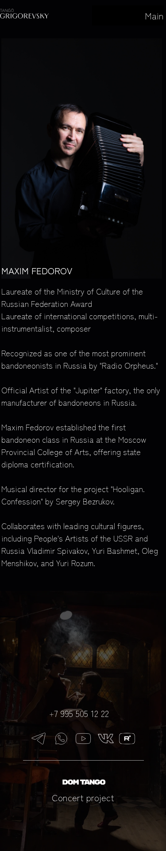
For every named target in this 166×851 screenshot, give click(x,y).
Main (154, 15)
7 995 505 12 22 (81, 713)
